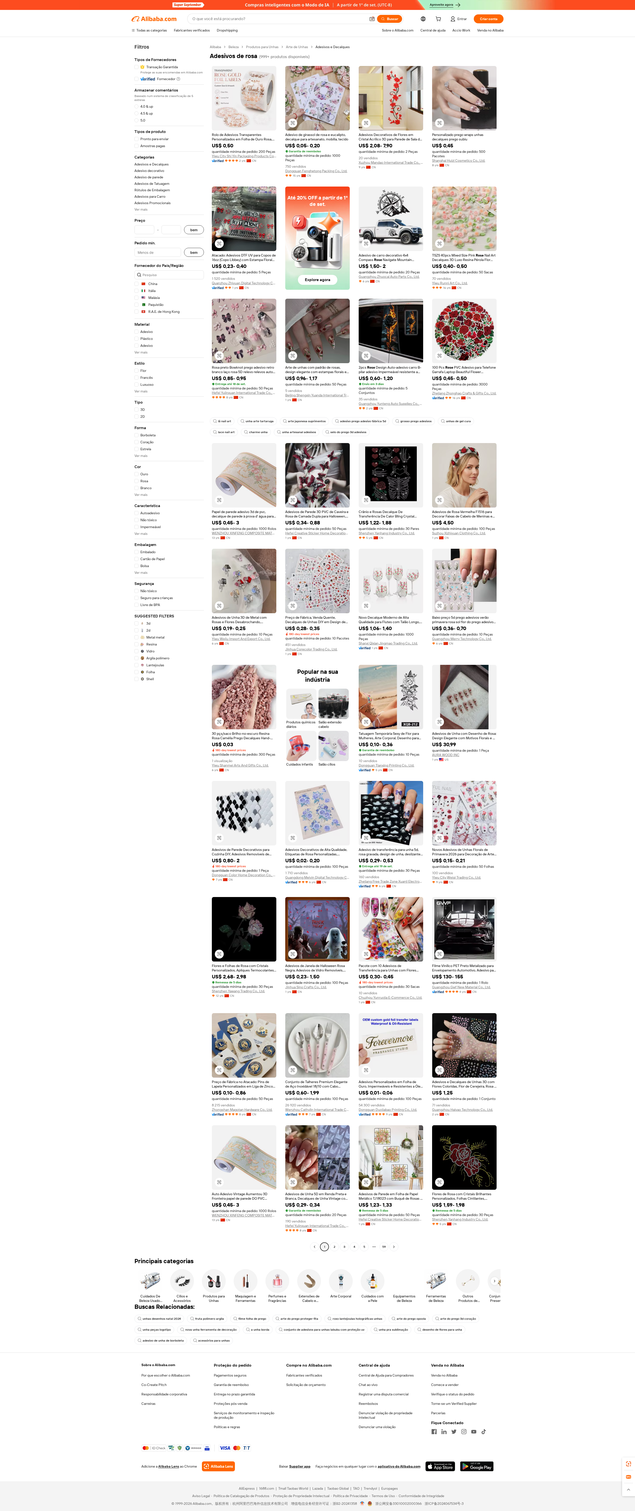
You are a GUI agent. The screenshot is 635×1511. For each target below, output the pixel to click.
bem (194, 230)
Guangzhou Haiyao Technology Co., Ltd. (462, 1110)
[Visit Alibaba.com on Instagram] (464, 1432)
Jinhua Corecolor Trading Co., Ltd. (311, 649)
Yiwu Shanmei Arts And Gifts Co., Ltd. (240, 765)
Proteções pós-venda (230, 1404)
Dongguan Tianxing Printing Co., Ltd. (386, 765)
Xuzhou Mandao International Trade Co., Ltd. (391, 162)
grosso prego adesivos (416, 421)
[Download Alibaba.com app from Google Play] (477, 1466)
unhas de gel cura (458, 421)
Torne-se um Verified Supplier (454, 1404)
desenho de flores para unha (442, 1329)
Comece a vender (445, 1385)
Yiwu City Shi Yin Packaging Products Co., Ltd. (244, 156)
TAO (356, 1488)
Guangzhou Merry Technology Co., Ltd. (462, 639)
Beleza (233, 47)
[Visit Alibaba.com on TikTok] (484, 1432)
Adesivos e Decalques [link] (333, 47)
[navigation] (169, 647)
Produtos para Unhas (262, 47)
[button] (372, 19)
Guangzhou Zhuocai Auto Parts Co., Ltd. (389, 277)
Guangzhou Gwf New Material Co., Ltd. (461, 987)
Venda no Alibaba (444, 1375)
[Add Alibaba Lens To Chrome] (218, 1466)
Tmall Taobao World (293, 1488)
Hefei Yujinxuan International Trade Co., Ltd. (244, 393)
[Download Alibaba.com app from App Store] (440, 1466)
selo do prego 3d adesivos (348, 432)
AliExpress (247, 1488)
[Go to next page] (393, 1246)
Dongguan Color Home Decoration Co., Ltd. (244, 875)
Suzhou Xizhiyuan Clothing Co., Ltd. (459, 533)
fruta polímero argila (209, 1318)
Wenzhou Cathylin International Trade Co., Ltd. (317, 1110)
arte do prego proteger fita (299, 1318)
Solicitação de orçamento (306, 1385)
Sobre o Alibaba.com (158, 1365)
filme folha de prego (252, 1318)
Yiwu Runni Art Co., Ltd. (450, 283)
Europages (389, 1488)
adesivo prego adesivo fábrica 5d (363, 421)
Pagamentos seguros (230, 1375)
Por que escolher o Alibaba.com (165, 1375)
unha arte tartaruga (260, 421)
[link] (628, 1463)
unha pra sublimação (393, 1329)
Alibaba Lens (168, 1466)
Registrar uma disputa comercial (384, 1394)
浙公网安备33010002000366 (398, 1504)
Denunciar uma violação (377, 1427)
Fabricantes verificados (304, 1375)
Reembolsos (368, 1404)
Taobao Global (338, 1488)
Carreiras (148, 1404)
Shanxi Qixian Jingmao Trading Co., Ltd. (388, 643)
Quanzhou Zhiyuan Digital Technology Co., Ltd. (244, 283)
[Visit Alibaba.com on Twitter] (454, 1432)
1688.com (266, 1488)
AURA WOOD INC (445, 755)
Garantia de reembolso (231, 1385)
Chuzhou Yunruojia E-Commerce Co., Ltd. (390, 997)
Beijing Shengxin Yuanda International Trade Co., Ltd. (317, 395)
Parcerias (438, 1413)
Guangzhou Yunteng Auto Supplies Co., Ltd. (391, 404)
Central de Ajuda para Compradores (386, 1375)
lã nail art (224, 421)
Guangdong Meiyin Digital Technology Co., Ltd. (317, 877)
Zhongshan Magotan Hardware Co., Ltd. (242, 1110)
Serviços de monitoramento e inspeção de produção (244, 1415)
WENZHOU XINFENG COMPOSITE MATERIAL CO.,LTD (244, 533)
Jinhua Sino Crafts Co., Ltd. (306, 987)
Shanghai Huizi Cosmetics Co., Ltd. (458, 160)
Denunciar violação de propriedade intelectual (386, 1415)
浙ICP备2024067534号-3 (444, 1504)
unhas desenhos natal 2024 (162, 1318)
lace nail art (226, 432)
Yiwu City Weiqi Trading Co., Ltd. (456, 877)
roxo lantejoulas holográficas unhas (357, 1318)
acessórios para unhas (214, 1340)
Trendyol (370, 1488)
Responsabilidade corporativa (164, 1394)
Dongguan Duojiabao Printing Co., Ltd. (388, 1110)
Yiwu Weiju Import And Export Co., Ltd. (241, 639)
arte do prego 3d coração (458, 1318)
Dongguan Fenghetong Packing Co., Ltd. (316, 171)
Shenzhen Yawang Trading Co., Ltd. (238, 991)
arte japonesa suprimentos (307, 421)
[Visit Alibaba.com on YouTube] (474, 1432)
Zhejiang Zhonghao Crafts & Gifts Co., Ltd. (464, 393)
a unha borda (260, 1329)
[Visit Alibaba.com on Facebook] (434, 1432)
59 (384, 1247)
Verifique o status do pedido (452, 1394)
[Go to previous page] (314, 1246)
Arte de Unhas (297, 47)
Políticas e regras (227, 1427)
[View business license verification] (362, 1503)
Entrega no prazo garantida (234, 1394)
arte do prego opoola (411, 1318)
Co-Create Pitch (154, 1385)
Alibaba (215, 47)
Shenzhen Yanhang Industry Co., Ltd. (387, 533)
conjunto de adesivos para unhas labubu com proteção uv (324, 1329)
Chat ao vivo (368, 1385)
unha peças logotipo (157, 1329)
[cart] (439, 20)
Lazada (317, 1488)
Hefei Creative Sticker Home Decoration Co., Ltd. (317, 533)
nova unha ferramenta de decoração (211, 1329)
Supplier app (300, 1466)
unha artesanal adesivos (299, 432)
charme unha (258, 432)
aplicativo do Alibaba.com (399, 1466)
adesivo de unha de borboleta (163, 1340)
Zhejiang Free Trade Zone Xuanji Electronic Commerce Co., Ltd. (391, 881)
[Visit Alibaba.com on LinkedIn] (444, 1432)
